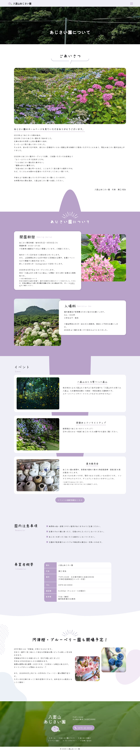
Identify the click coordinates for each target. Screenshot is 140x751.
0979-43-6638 (85, 728)
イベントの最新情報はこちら (70, 500)
